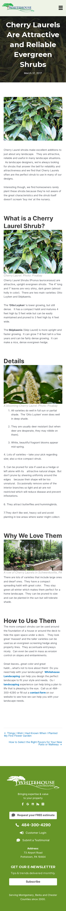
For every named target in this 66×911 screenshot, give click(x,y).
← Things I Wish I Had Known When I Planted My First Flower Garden (30, 734)
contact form (38, 692)
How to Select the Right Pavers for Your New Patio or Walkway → (35, 743)
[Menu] (60, 7)
